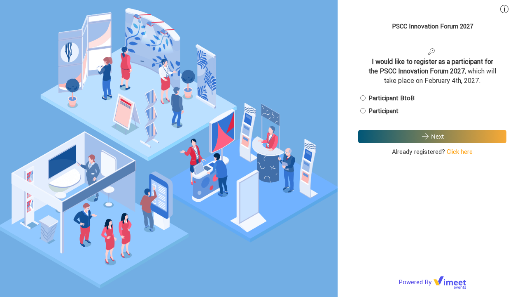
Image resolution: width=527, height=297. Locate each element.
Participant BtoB (391, 98)
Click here (460, 152)
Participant (383, 111)
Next (437, 136)
